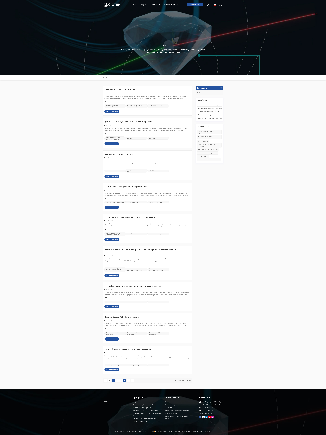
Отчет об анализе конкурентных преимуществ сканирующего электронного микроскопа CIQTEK (144, 251)
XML (166, 431)
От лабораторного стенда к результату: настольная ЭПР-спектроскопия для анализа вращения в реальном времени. (210, 108)
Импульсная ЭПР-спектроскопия (207, 153)
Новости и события (171, 5)
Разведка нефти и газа (140, 421)
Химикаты (168, 408)
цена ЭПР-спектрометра (155, 234)
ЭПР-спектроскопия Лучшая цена (115, 202)
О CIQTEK (105, 402)
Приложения (155, 5)
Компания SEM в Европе (112, 302)
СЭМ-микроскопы (203, 156)
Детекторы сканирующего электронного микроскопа (128, 122)
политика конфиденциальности (184, 431)
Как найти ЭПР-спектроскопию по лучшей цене (125, 187)
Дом (134, 5)
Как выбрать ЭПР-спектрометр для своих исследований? (129, 217)
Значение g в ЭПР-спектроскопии (115, 365)
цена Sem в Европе (154, 302)
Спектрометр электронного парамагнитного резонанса (113, 233)
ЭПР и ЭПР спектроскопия (155, 170)
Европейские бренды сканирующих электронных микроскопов (132, 286)
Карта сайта (160, 431)
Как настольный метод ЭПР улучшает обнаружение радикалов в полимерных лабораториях (210, 105)
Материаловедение (171, 405)
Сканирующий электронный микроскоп (206, 145)
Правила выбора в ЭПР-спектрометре (112, 333)
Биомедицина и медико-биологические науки (177, 417)
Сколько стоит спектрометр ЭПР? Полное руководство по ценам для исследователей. (210, 118)
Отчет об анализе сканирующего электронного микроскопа (157, 269)
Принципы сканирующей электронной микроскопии (113, 106)
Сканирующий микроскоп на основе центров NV (147, 414)
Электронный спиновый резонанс (115, 170)
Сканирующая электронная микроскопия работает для (134, 106)
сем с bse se (152, 138)
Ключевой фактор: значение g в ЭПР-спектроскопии (127, 349)
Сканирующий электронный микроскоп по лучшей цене (134, 269)
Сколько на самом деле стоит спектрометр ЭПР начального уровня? (210, 115)
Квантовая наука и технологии (175, 402)
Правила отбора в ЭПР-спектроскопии (121, 317)
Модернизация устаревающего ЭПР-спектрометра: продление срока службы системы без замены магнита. (210, 111)
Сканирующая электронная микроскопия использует (156, 106)
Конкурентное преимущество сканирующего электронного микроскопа (114, 269)
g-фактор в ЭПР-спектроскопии (157, 365)
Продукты (143, 5)
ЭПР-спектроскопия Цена (155, 202)
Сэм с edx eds (130, 138)
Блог (198, 92)
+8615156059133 (207, 407)
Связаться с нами (195, 5)
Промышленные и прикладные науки (177, 410)
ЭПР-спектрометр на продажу (135, 202)
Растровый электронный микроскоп (144, 402)
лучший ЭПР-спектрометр (134, 234)
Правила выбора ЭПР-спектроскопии (133, 333)
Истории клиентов (108, 405)
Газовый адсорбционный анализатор (144, 418)
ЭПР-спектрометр (203, 141)
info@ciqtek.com (207, 413)
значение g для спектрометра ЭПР (136, 365)
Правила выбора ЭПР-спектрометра (154, 333)
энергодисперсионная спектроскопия (209, 160)
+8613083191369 (207, 410)
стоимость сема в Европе (134, 302)
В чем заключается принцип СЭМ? (119, 89)
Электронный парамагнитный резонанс (135, 170)
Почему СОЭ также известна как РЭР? (120, 154)
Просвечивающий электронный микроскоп (146, 405)
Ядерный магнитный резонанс (142, 408)
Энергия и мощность (171, 413)
